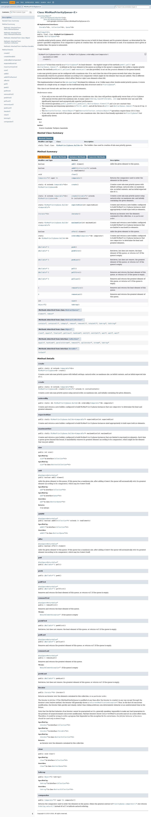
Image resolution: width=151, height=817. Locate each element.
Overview (4, 2)
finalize (57, 333)
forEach (41, 352)
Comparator (42, 178)
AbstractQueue (50, 36)
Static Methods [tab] (59, 157)
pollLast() (7, 101)
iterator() (7, 111)
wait (103, 333)
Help (49, 2)
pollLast (75, 279)
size (73, 301)
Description (6, 17)
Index (37, 2)
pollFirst (75, 272)
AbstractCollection (73, 320)
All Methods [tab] (44, 157)
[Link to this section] (65, 133)
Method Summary (8, 24)
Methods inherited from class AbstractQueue (12, 28)
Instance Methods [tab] (77, 157)
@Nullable (42, 247)
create (74, 184)
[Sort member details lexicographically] (30, 12)
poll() (6, 84)
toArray (75, 305)
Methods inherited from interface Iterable (19, 46)
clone (40, 333)
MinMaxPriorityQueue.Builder (68, 145)
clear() (6, 115)
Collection (56, 27)
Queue (68, 27)
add (73, 164)
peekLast (75, 260)
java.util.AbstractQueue (53, 19)
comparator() (8, 121)
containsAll (53, 323)
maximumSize (76, 223)
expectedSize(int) (10, 63)
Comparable (58, 184)
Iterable (42, 27)
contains (41, 323)
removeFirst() (9, 94)
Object (41, 305)
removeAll (82, 323)
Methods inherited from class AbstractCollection (12, 33)
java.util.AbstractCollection (51, 18)
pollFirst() (7, 91)
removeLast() (9, 104)
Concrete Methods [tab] (97, 157)
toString (111, 323)
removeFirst (76, 288)
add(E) (6, 74)
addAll (74, 168)
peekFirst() (8, 98)
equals (48, 333)
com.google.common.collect (11, 7)
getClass (66, 333)
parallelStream (62, 343)
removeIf (74, 343)
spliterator (86, 343)
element (41, 314)
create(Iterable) (9, 56)
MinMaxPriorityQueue (32, 7)
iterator (75, 214)
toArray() (7, 118)
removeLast (76, 294)
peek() (6, 87)
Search (43, 2)
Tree (22, 2)
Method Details (7, 50)
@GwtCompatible (43, 32)
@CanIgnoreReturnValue (47, 475)
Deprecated (29, 2)
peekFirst (75, 251)
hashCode (76, 333)
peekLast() (8, 108)
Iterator (41, 214)
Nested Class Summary (10, 21)
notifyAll (95, 333)
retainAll (92, 323)
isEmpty (64, 323)
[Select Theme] (53, 2)
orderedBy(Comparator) (12, 60)
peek (73, 247)
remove (50, 314)
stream (96, 343)
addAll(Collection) (10, 77)
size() (6, 70)
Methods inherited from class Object (17, 38)
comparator (76, 178)
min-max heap (70, 82)
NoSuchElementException (49, 615)
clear (74, 174)
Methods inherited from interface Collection (12, 42)
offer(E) (6, 80)
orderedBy (75, 236)
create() (7, 53)
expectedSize (77, 205)
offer (74, 231)
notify (85, 333)
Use (17, 2)
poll (73, 268)
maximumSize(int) (10, 67)
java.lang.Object (43, 16)
